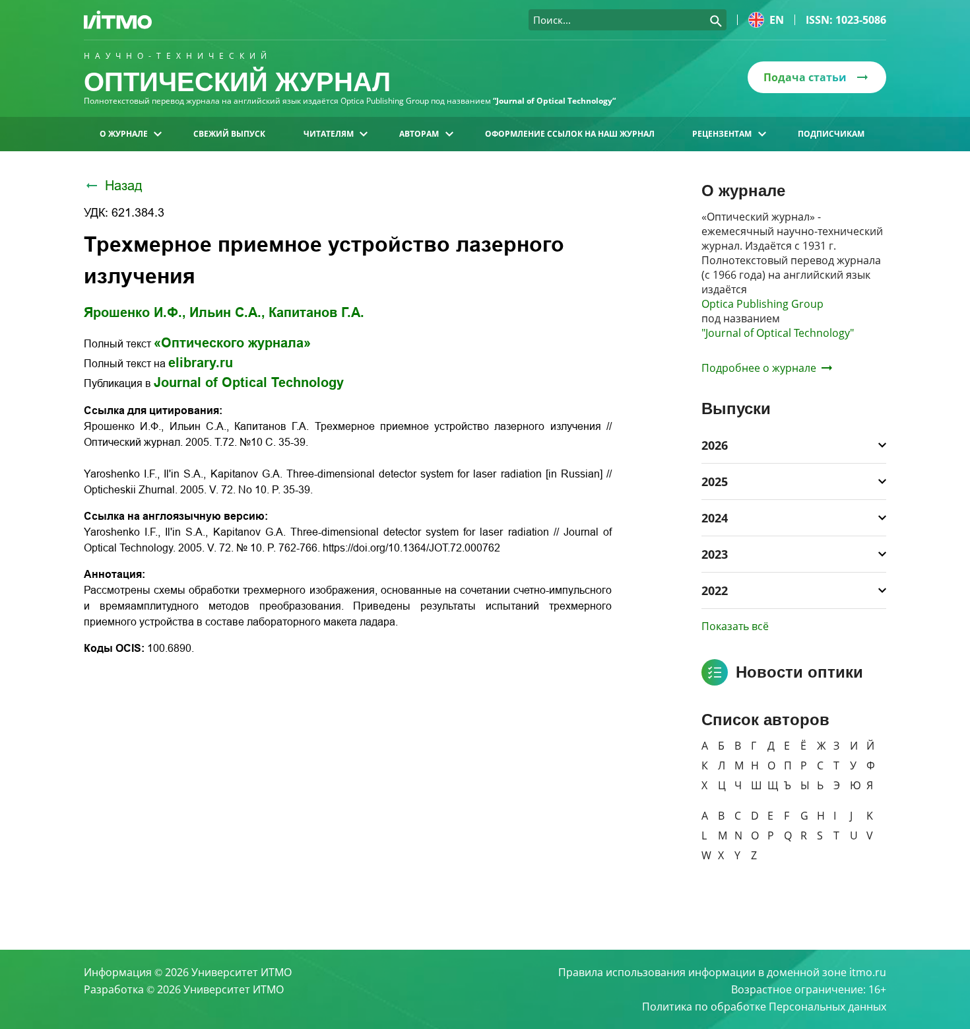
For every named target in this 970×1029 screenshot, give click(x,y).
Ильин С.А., (227, 312)
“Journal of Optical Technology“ (554, 100)
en (776, 20)
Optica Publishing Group (762, 304)
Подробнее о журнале (758, 367)
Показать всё (735, 626)
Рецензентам (722, 133)
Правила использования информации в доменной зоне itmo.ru (722, 972)
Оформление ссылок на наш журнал (570, 133)
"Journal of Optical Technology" (777, 333)
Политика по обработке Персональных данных (764, 1006)
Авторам (419, 133)
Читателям (329, 133)
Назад (124, 185)
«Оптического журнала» (232, 343)
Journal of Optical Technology (249, 382)
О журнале (124, 133)
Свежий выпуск (229, 133)
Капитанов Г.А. (316, 312)
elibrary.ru (200, 362)
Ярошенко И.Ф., (135, 312)
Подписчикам (831, 133)
